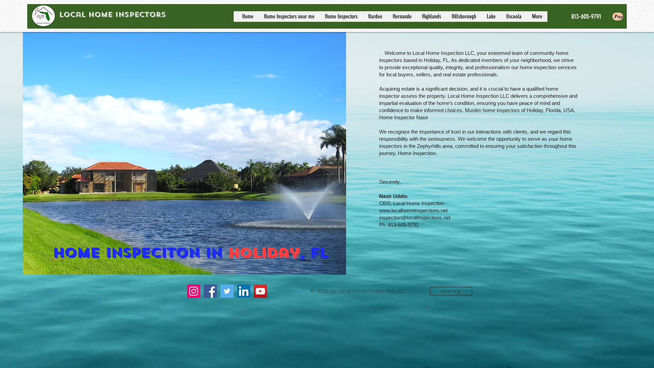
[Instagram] (193, 291)
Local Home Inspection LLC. (372, 290)
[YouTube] (260, 291)
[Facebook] (210, 291)
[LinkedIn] (243, 291)
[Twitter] (227, 291)
